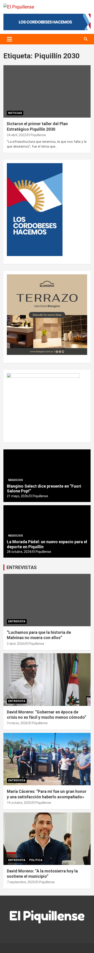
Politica (35, 860)
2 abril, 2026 (15, 643)
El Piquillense (36, 135)
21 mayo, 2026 (17, 496)
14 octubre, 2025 (19, 803)
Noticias (15, 113)
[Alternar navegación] (9, 39)
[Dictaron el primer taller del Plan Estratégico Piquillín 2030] (47, 91)
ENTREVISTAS (22, 567)
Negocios (15, 480)
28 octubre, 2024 (19, 551)
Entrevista (16, 621)
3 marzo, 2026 (17, 723)
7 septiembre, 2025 (21, 882)
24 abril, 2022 (16, 135)
